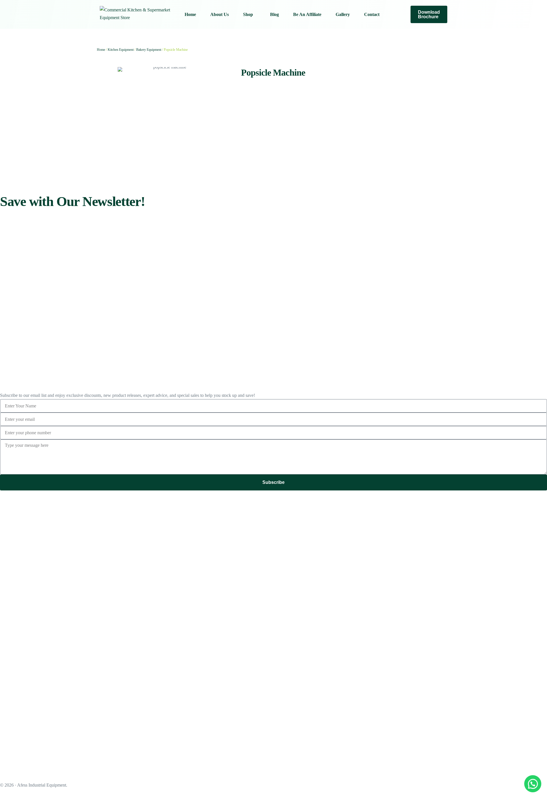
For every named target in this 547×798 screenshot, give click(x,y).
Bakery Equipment (148, 50)
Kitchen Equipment (121, 50)
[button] (532, 783)
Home (101, 50)
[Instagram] (398, 14)
